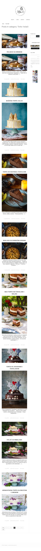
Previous (6, 528)
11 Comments (17, 344)
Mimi (13, 218)
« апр (31, 66)
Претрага (38, 36)
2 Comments (17, 218)
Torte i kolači (23, 218)
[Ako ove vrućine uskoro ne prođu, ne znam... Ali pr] (31, 46)
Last (3, 529)
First (3, 527)
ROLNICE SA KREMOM (14, 52)
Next (23, 528)
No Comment (16, 520)
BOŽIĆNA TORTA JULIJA (14, 101)
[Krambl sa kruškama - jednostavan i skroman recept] (35, 46)
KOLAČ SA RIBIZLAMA (14, 440)
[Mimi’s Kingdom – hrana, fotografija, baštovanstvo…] (20, 11)
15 (21, 527)
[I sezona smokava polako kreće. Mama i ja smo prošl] (37, 46)
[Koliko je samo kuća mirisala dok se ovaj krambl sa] (33, 46)
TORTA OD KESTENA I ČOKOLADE (14, 172)
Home (3, 23)
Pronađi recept (33, 33)
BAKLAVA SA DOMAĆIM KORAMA (14, 240)
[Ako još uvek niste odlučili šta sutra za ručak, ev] (39, 46)
